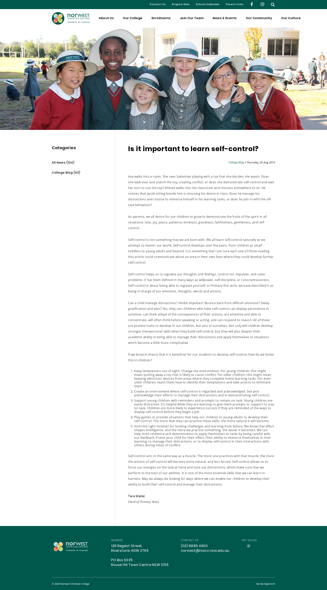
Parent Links (234, 4)
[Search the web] (273, 4)
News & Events (225, 18)
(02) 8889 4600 (194, 546)
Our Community (259, 18)
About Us (106, 18)
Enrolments (161, 18)
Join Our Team (192, 18)
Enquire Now (181, 4)
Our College (132, 18)
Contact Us (157, 4)
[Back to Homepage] (71, 18)
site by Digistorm (265, 583)
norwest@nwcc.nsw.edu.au (205, 551)
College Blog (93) (66, 173)
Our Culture (291, 18)
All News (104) (63, 163)
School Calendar (208, 4)
